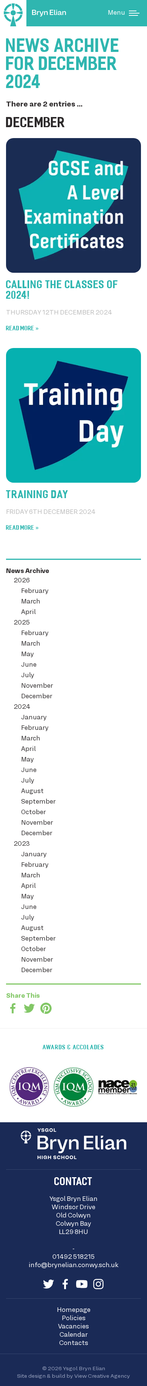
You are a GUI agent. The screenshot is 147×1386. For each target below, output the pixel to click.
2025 (22, 623)
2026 (22, 581)
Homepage (73, 1310)
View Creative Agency (102, 1376)
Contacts (73, 1343)
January (34, 718)
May (27, 655)
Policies (74, 1319)
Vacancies (73, 1327)
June (29, 665)
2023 (22, 844)
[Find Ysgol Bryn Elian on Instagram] (98, 1284)
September (38, 802)
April (28, 612)
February (35, 591)
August (32, 792)
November (37, 686)
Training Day (37, 495)
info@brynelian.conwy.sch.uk (73, 1266)
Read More (20, 329)
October (33, 813)
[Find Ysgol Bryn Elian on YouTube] (82, 1284)
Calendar (74, 1335)
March (30, 602)
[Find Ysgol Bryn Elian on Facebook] (65, 1284)
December (36, 697)
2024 (22, 707)
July (27, 676)
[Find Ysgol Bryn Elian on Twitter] (48, 1284)
